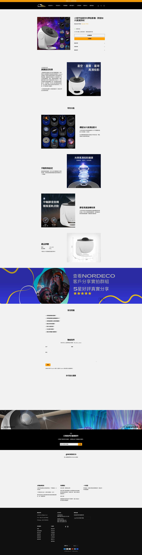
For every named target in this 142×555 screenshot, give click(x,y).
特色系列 (58, 5)
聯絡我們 (76, 50)
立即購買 (89, 38)
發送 (48, 364)
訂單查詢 (79, 5)
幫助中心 (85, 5)
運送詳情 (76, 43)
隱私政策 (65, 368)
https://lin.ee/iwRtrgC (44, 517)
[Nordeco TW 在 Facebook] (65, 526)
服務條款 (70, 368)
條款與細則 (39, 530)
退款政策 (39, 537)
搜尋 (38, 528)
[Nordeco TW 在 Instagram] (67, 526)
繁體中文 (66, 545)
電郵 (72, 346)
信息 (46, 352)
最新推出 (92, 5)
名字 (46, 346)
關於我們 (72, 5)
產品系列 (50, 5)
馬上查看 (102, 299)
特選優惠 (65, 5)
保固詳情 (76, 46)
